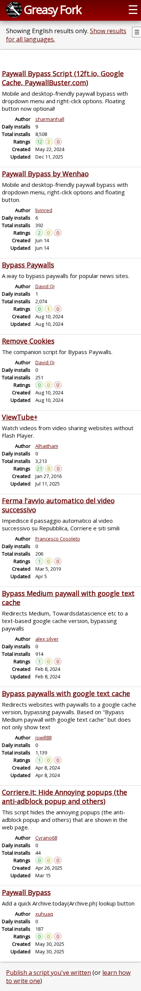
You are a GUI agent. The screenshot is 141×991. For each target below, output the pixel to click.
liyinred (43, 210)
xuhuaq (44, 913)
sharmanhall (49, 119)
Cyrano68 (46, 837)
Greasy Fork (52, 9)
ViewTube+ (20, 416)
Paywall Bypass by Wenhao (45, 173)
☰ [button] (133, 9)
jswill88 (43, 737)
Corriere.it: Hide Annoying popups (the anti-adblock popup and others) (64, 797)
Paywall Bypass (26, 892)
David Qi (45, 286)
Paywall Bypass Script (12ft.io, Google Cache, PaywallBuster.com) (63, 78)
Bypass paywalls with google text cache (66, 693)
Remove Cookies (28, 340)
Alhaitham (46, 446)
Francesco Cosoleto (57, 538)
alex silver (47, 638)
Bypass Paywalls (28, 264)
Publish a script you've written (48, 972)
